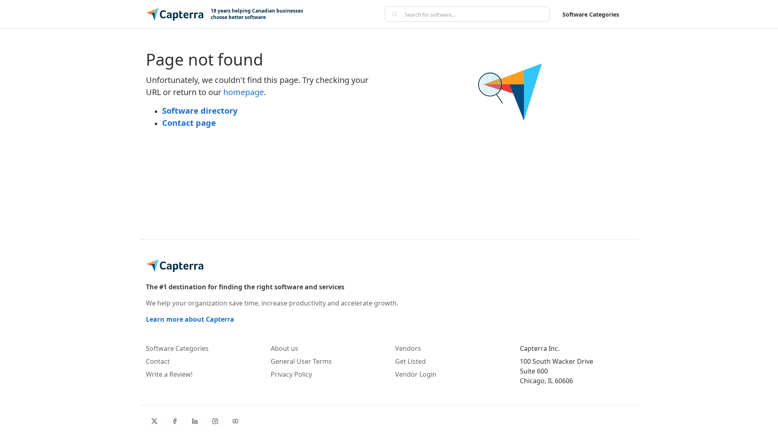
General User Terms (301, 361)
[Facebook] (174, 421)
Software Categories (590, 14)
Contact (158, 361)
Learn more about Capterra (190, 319)
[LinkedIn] (194, 421)
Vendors (408, 348)
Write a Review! (169, 374)
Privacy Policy (291, 374)
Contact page (189, 122)
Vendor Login (415, 374)
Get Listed (410, 361)
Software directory (199, 110)
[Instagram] (215, 421)
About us (284, 348)
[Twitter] (154, 421)
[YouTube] (235, 421)
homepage (243, 92)
